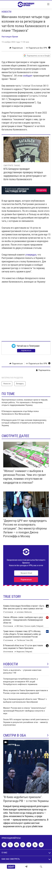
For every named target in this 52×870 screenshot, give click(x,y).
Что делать (41, 190)
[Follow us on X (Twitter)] (10, 844)
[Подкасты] (41, 844)
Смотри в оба (14, 735)
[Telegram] (26, 866)
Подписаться (26, 351)
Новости (6, 11)
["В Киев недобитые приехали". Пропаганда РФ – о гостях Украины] (26, 766)
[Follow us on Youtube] (16, 844)
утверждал (30, 254)
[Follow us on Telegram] (28, 844)
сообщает (28, 75)
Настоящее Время (10, 36)
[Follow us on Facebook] (4, 844)
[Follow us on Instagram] (22, 844)
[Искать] (41, 866)
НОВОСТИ (10, 664)
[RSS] (34, 844)
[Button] (16, 48)
